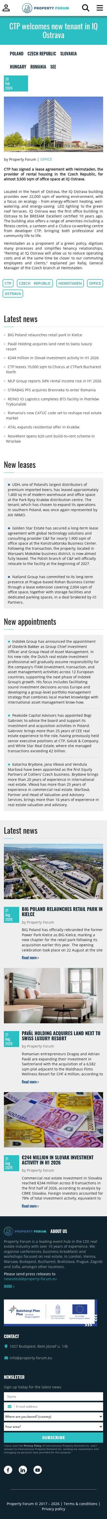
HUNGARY (18, 68)
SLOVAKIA (68, 55)
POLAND (16, 55)
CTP (8, 283)
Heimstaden (70, 283)
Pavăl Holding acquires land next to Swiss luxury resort (61, 1036)
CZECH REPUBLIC (42, 55)
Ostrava (13, 293)
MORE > (9, 1286)
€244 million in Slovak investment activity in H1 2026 (53, 357)
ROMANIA (38, 68)
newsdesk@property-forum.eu (30, 1278)
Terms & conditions (80, 1503)
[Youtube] (38, 1470)
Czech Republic (35, 283)
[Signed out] (6, 10)
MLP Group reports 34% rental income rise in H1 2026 (54, 380)
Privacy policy (53, 1508)
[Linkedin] (23, 1470)
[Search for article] (85, 9)
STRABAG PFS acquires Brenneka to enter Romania (52, 389)
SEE (53, 68)
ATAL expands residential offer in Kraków (43, 427)
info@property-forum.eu (31, 1357)
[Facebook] (8, 1470)
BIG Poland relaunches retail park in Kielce (45, 334)
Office (46, 159)
